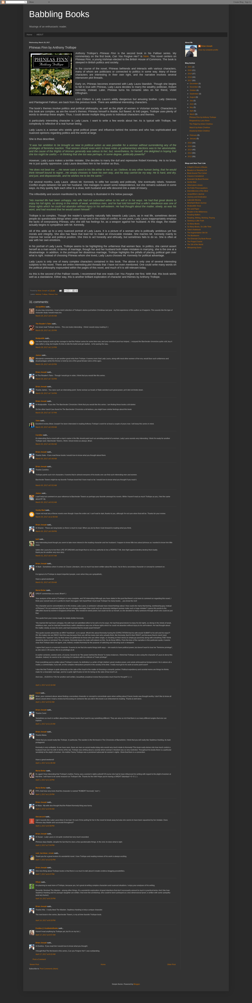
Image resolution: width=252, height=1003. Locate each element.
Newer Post (34, 964)
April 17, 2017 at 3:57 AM (45, 935)
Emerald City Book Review (197, 179)
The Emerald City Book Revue (199, 239)
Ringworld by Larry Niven (199, 121)
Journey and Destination (197, 197)
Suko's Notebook (194, 230)
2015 (190, 146)
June (192, 104)
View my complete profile (208, 50)
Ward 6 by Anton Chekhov (199, 127)
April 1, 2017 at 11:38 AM (45, 763)
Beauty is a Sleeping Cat (197, 170)
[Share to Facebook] (73, 290)
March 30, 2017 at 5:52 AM (46, 485)
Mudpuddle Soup (194, 206)
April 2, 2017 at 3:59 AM (45, 809)
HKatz (38, 882)
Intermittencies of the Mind (197, 191)
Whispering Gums (194, 248)
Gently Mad (40, 510)
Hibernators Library (195, 185)
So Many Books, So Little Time (199, 227)
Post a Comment (39, 959)
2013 (190, 153)
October (193, 90)
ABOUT (39, 34)
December (194, 84)
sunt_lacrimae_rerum (45, 853)
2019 (190, 74)
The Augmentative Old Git (197, 233)
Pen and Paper (193, 209)
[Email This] (65, 290)
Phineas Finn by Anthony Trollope (202, 117)
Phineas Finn (53, 294)
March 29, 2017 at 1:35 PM (46, 330)
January (193, 139)
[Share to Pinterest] (76, 290)
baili (37, 539)
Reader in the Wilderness (197, 212)
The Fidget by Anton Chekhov (201, 124)
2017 (190, 81)
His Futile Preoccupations (197, 188)
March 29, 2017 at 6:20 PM (46, 364)
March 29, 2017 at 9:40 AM (46, 316)
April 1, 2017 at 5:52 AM (45, 702)
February (193, 135)
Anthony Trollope (42, 294)
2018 (190, 77)
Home (29, 34)
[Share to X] (70, 290)
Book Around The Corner (197, 173)
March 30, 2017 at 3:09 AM (46, 427)
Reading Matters (193, 215)
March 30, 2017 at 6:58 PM (46, 531)
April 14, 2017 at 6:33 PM (45, 899)
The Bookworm (193, 236)
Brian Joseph (41, 372)
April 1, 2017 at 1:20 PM (45, 794)
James (38, 355)
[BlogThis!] (68, 290)
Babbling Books (59, 14)
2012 (190, 157)
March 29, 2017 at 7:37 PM (46, 413)
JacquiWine (40, 307)
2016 (190, 143)
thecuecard (40, 817)
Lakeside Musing (194, 200)
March (192, 114)
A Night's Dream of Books (197, 167)
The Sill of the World (195, 244)
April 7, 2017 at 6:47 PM (45, 874)
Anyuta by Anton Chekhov (199, 131)
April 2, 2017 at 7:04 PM (45, 845)
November (194, 87)
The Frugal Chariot (194, 242)
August (193, 97)
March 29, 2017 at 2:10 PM (46, 347)
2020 (190, 70)
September (194, 94)
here (146, 56)
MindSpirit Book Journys (196, 203)
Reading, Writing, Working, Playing (201, 218)
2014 (190, 150)
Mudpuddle (40, 338)
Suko (38, 421)
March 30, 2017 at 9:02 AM (46, 502)
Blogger (137, 984)
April (192, 111)
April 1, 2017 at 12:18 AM (45, 685)
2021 (190, 67)
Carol (38, 693)
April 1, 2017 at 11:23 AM (45, 724)
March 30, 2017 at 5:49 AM (46, 459)
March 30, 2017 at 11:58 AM (47, 517)
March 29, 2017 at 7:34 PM (46, 393)
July (191, 101)
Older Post (171, 964)
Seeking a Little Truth (195, 221)
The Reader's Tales (43, 324)
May (192, 107)
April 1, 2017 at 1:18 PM (45, 780)
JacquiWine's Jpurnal (195, 194)
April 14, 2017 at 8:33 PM (45, 920)
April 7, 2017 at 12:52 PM (45, 860)
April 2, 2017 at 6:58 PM (45, 826)
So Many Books (193, 224)
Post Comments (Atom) (49, 969)
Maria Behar (41, 590)
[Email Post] (60, 290)
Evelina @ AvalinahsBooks (47, 928)
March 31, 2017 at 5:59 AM (46, 582)
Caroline (39, 435)
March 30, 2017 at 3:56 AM (46, 444)
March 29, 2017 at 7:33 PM (46, 379)
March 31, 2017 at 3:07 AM (46, 556)
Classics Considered (195, 176)
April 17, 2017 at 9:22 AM (45, 954)
